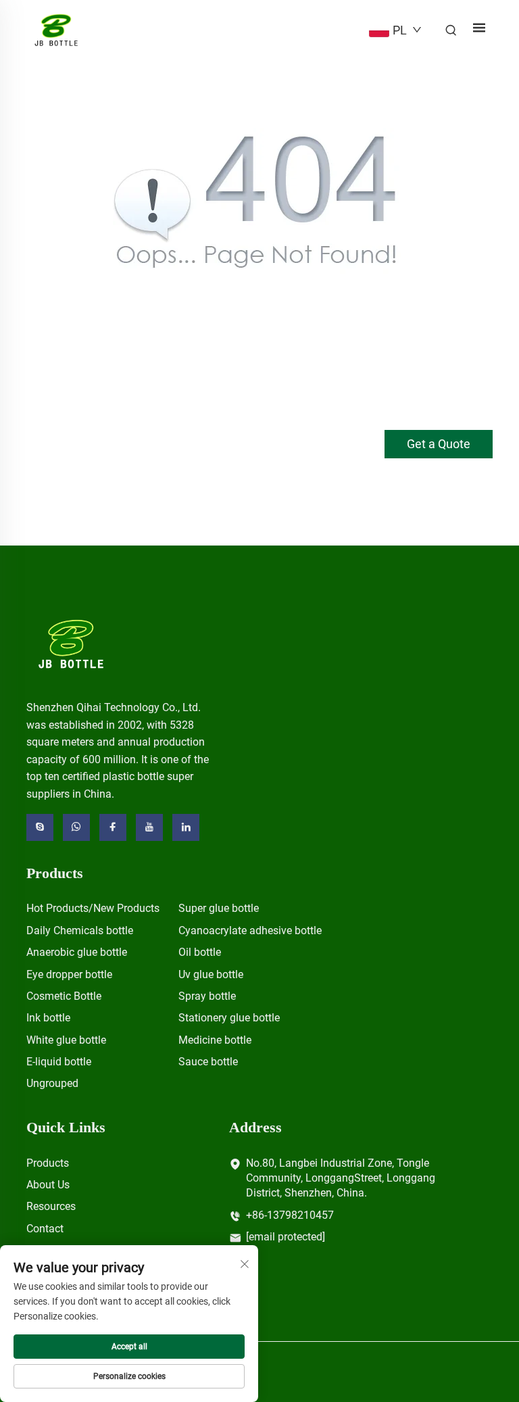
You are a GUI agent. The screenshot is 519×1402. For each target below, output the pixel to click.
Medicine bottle (214, 1040)
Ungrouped (52, 1083)
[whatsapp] (76, 827)
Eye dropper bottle (69, 974)
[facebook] (112, 827)
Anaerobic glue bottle (76, 952)
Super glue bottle (218, 908)
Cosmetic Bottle (63, 996)
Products (47, 1163)
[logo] (71, 643)
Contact (45, 1228)
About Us (48, 1184)
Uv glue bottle (210, 974)
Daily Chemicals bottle (79, 930)
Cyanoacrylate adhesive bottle (250, 930)
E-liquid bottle (58, 1061)
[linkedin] (185, 827)
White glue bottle (66, 1040)
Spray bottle (207, 996)
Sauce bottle (208, 1061)
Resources (51, 1206)
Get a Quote (438, 444)
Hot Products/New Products (92, 908)
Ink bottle (48, 1017)
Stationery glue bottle (229, 1017)
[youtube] (149, 827)
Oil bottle (199, 952)
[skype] (39, 827)
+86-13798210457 (290, 1215)
